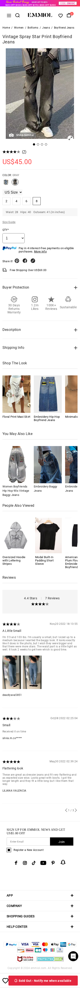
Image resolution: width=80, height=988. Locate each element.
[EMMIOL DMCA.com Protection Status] (50, 961)
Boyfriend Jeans (64, 27)
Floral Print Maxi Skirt (16, 416)
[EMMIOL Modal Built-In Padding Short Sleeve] (48, 535)
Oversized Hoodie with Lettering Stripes (14, 560)
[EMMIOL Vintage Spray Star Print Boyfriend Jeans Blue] (6, 184)
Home (6, 27)
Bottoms (33, 27)
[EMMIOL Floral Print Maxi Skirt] (16, 394)
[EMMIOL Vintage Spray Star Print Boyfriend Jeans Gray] (15, 184)
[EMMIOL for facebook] (16, 862)
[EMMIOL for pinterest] (53, 862)
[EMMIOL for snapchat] (63, 862)
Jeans (46, 27)
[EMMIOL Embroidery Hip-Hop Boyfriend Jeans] (48, 394)
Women (19, 27)
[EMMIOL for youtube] (43, 862)
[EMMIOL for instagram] (25, 862)
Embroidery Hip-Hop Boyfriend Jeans (47, 418)
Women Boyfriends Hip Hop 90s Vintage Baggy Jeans (15, 491)
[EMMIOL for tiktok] (33, 862)
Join (61, 842)
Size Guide (9, 222)
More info (40, 251)
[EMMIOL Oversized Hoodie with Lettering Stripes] (15, 535)
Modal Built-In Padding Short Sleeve (44, 560)
